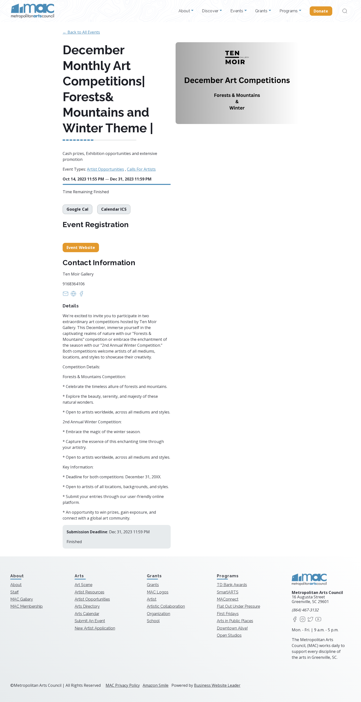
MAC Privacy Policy (123, 685)
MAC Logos (157, 592)
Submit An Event (90, 621)
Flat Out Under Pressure (238, 606)
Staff (14, 592)
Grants (262, 11)
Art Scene (83, 584)
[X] (310, 619)
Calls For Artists (141, 169)
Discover (210, 11)
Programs (289, 11)
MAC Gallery (21, 599)
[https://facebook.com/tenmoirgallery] (81, 295)
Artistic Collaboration (166, 606)
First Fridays (228, 613)
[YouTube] (318, 619)
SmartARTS (227, 592)
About (185, 11)
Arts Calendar (87, 613)
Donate (321, 11)
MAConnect (227, 599)
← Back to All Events (81, 32)
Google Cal (77, 209)
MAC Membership (26, 606)
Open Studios (229, 635)
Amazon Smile (155, 685)
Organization (158, 613)
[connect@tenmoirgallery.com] (66, 295)
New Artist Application (95, 628)
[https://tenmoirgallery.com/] (73, 295)
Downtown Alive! (232, 628)
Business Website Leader (217, 685)
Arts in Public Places (235, 621)
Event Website (81, 247)
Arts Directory (87, 606)
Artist (151, 599)
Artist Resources (89, 592)
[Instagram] (302, 619)
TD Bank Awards (232, 584)
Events (237, 11)
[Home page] (32, 11)
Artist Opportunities (105, 169)
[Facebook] (295, 619)
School (153, 621)
